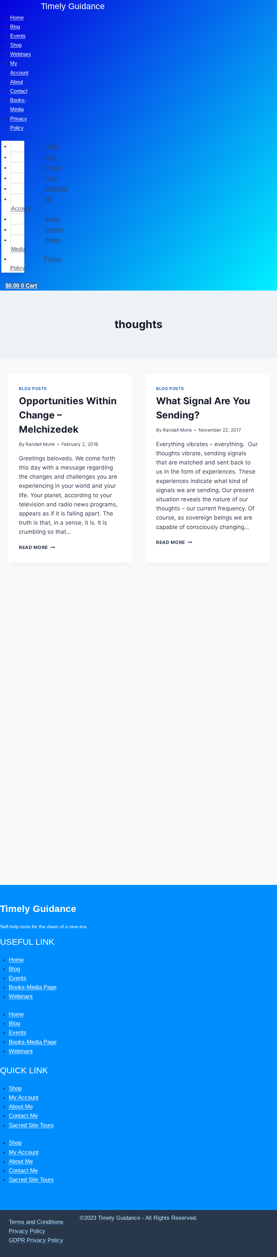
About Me (21, 1106)
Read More (37, 547)
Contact (54, 229)
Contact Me (23, 1116)
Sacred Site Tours (31, 1125)
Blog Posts (33, 388)
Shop (51, 178)
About (52, 219)
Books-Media (36, 244)
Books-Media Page (32, 987)
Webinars (20, 54)
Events (53, 167)
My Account (31, 203)
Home (52, 146)
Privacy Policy (18, 123)
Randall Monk (40, 444)
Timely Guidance (73, 6)
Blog (50, 157)
